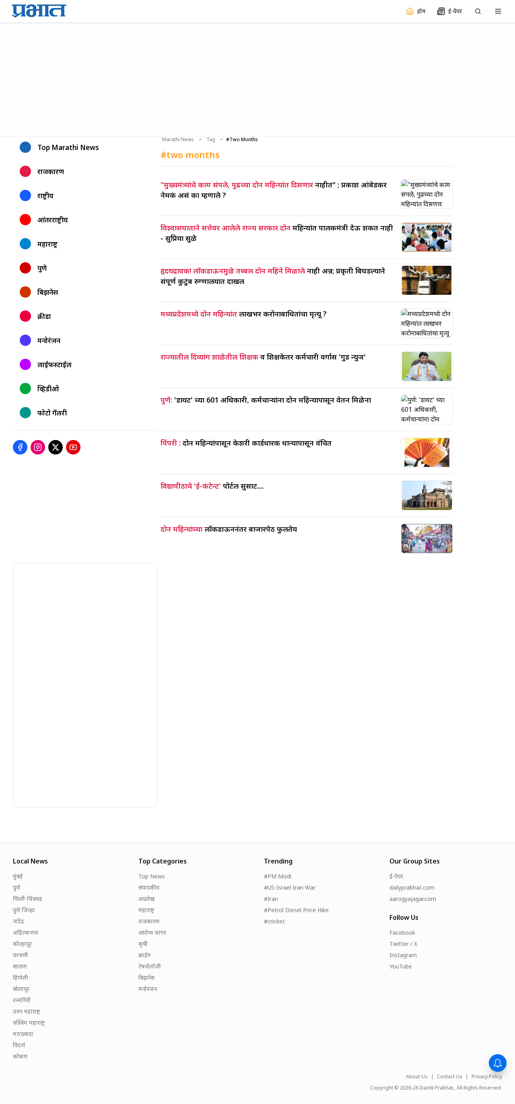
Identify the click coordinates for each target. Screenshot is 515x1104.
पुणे (16, 887)
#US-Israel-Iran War (289, 887)
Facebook (402, 932)
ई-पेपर (396, 876)
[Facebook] (20, 447)
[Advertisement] (257, 78)
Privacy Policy (487, 1076)
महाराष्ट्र (146, 910)
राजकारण (148, 921)
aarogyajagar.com (412, 899)
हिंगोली (20, 977)
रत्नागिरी (22, 1000)
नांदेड (18, 921)
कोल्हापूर (22, 944)
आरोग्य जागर (152, 932)
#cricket (274, 921)
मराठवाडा (23, 1034)
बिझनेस (146, 977)
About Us (417, 1076)
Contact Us (449, 1076)
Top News (151, 876)
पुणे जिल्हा (24, 910)
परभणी (20, 955)
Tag (210, 139)
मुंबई (18, 876)
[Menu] (498, 11)
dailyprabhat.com (412, 887)
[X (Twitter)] (55, 447)
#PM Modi (277, 876)
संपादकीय (148, 887)
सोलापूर (21, 989)
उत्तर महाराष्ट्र (26, 1011)
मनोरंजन (147, 989)
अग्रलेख (146, 899)
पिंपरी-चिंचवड (27, 899)
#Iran (271, 899)
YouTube (400, 966)
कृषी (143, 944)
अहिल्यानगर (25, 932)
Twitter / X (403, 944)
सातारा (20, 966)
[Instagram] (38, 447)
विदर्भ (19, 1045)
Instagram (403, 955)
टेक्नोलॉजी (149, 966)
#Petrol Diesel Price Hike (296, 910)
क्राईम (144, 955)
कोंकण (20, 1056)
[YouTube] (73, 447)
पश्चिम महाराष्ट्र (29, 1022)
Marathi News (178, 139)
